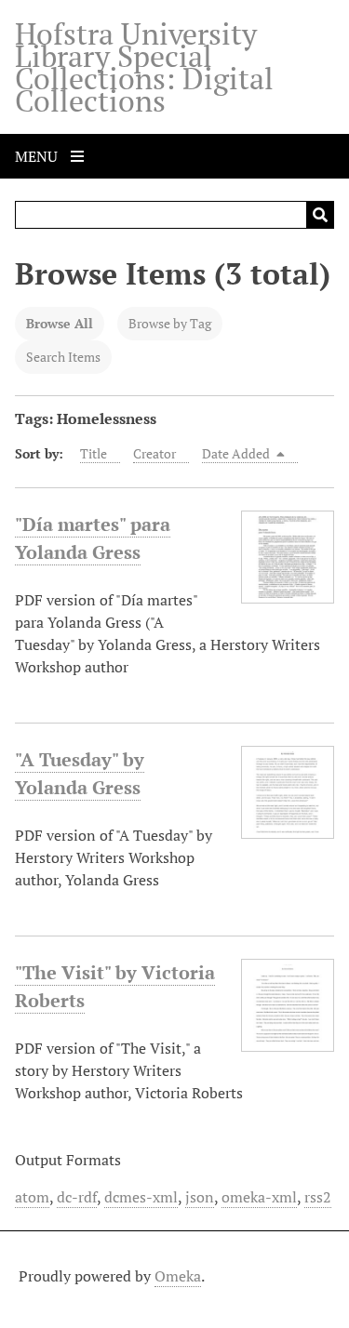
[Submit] (320, 215)
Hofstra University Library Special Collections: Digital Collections (144, 67)
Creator (154, 453)
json (199, 1197)
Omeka (177, 1276)
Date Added (237, 453)
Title (93, 453)
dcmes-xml (141, 1197)
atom (32, 1197)
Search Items (63, 356)
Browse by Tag (169, 323)
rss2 (317, 1197)
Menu (38, 156)
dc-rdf (77, 1197)
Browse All (59, 323)
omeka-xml (259, 1197)
